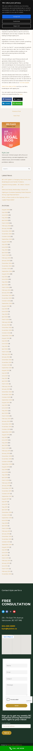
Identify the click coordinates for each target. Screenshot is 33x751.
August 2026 (6, 209)
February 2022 (6, 354)
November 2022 (7, 330)
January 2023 (6, 325)
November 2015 (6, 539)
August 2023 (6, 306)
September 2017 (7, 496)
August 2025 (6, 241)
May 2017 (4, 507)
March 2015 (5, 558)
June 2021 (5, 375)
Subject (8, 676)
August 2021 (5, 370)
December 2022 (7, 327)
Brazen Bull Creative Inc (14, 745)
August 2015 (5, 547)
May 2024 (5, 282)
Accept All (16, 16)
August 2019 (5, 434)
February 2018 (6, 483)
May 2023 (5, 314)
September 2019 (7, 432)
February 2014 (6, 571)
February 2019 (6, 450)
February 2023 (6, 322)
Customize (16, 21)
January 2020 (6, 421)
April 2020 (5, 413)
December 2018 (7, 456)
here (21, 94)
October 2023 (6, 300)
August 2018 (5, 466)
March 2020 (5, 416)
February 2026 (6, 225)
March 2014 (5, 568)
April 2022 (5, 349)
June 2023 (5, 311)
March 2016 (5, 528)
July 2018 (4, 469)
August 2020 (6, 402)
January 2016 (6, 533)
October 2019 (6, 429)
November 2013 (6, 574)
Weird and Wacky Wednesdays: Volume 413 (15, 189)
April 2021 (5, 381)
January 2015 (6, 563)
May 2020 (5, 410)
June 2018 (5, 472)
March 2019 (5, 448)
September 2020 (7, 400)
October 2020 (6, 397)
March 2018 (5, 480)
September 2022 (7, 335)
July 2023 (4, 308)
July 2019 (4, 437)
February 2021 (6, 386)
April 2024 (5, 284)
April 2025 (5, 252)
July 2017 (4, 501)
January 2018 (6, 485)
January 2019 (6, 453)
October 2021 (6, 365)
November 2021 (6, 362)
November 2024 (7, 266)
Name (7, 662)
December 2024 (7, 263)
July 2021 (4, 373)
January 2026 (6, 228)
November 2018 (6, 458)
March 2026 (5, 223)
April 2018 (5, 477)
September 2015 (7, 544)
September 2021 (7, 367)
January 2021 (6, 389)
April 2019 (5, 445)
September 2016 (7, 517)
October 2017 (6, 493)
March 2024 (5, 287)
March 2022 (5, 351)
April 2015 (5, 555)
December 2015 (6, 536)
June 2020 (5, 408)
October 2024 (6, 268)
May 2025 (5, 250)
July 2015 (4, 550)
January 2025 (6, 260)
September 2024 (7, 271)
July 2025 (4, 244)
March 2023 (5, 319)
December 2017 (6, 488)
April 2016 (5, 525)
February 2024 (6, 290)
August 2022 (6, 338)
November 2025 (7, 233)
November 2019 (6, 426)
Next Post (16, 115)
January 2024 (6, 292)
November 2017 (6, 491)
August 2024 (6, 274)
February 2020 (6, 418)
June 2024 (5, 279)
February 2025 (6, 258)
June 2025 (5, 247)
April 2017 (5, 509)
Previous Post (16, 111)
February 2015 (6, 560)
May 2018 (5, 474)
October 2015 (6, 541)
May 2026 (5, 217)
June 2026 (5, 215)
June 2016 (5, 520)
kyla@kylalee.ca (9, 629)
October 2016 (6, 515)
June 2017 (5, 504)
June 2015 (5, 552)
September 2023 (7, 303)
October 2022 (6, 333)
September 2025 (7, 239)
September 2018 (7, 464)
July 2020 (5, 405)
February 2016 (6, 531)
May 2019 (4, 442)
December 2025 (7, 231)
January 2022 (6, 357)
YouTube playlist (24, 82)
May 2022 (5, 346)
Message (8, 682)
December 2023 (7, 295)
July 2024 (4, 276)
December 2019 (6, 424)
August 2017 (5, 499)
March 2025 (5, 255)
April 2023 (5, 316)
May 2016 (4, 523)
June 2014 (5, 566)
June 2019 (5, 440)
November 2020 (7, 394)
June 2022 (5, 343)
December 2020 (7, 391)
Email (7, 669)
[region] (16, 15)
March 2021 (5, 383)
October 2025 (6, 236)
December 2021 (6, 359)
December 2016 (6, 512)
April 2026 (5, 220)
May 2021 (4, 378)
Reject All (16, 26)
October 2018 (6, 461)
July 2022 (4, 341)
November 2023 (7, 298)
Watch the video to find (9, 86)
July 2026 (4, 212)
